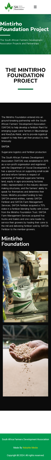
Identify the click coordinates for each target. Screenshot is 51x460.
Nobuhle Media (30, 447)
